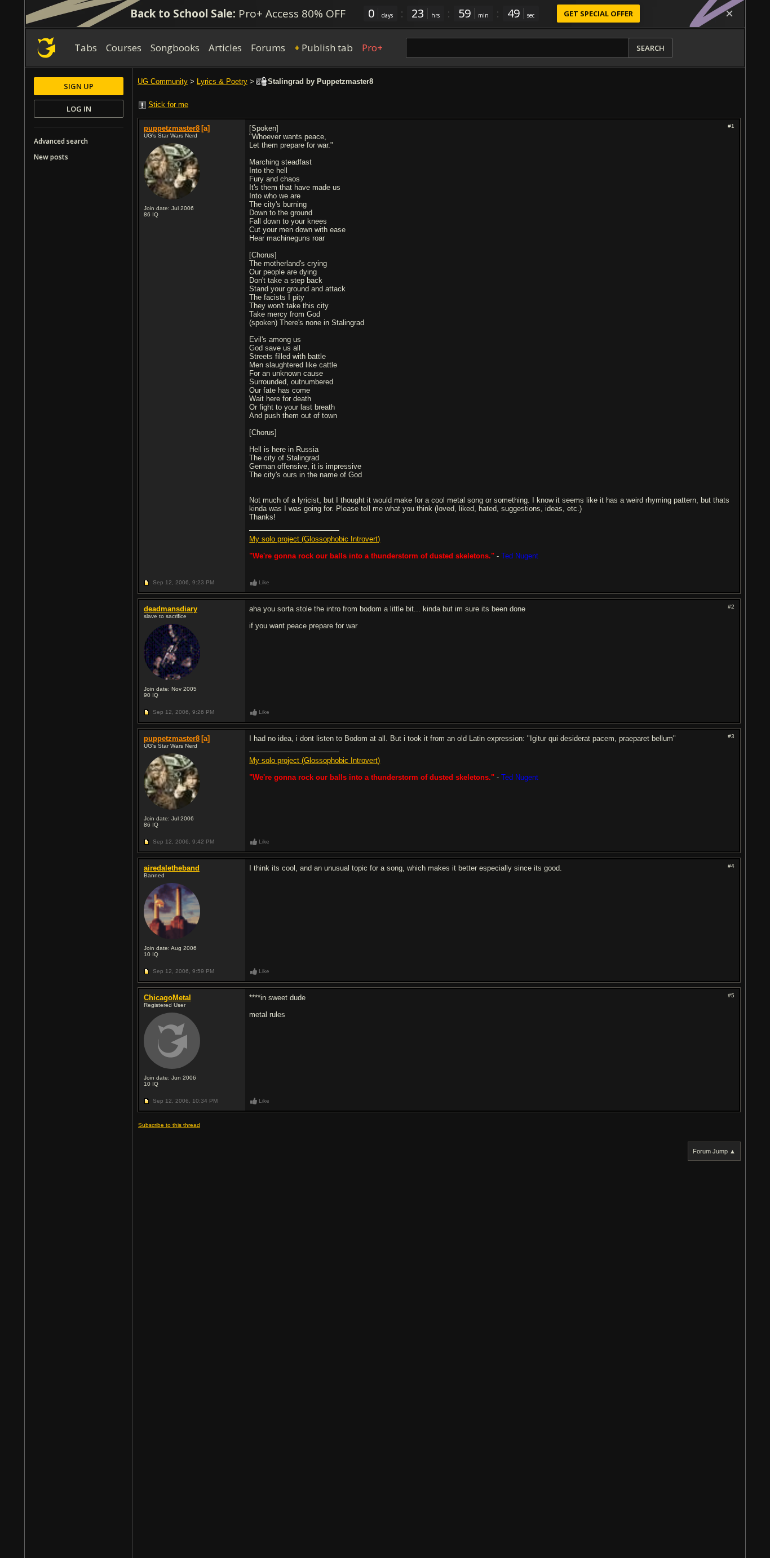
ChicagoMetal (167, 997)
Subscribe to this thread (169, 1125)
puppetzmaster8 (172, 128)
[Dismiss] (729, 14)
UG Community (163, 81)
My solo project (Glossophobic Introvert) (314, 539)
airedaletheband (172, 868)
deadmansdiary (170, 609)
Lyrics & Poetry (222, 81)
